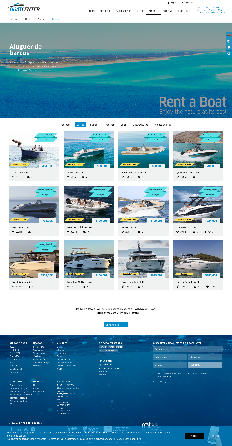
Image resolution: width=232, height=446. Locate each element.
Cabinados (38, 349)
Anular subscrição (160, 381)
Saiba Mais (215, 435)
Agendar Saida (105, 364)
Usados (140, 11)
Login (173, 3)
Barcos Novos (123, 11)
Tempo (103, 346)
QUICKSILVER (15, 368)
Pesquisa (190, 3)
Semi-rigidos (39, 353)
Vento (111, 346)
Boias (123, 124)
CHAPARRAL (15, 356)
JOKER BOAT (15, 359)
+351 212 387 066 (212, 9)
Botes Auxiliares (40, 359)
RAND (12, 362)
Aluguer (153, 11)
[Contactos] (229, 47)
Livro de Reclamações (109, 367)
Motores (37, 365)
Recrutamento (39, 391)
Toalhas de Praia (163, 124)
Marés (119, 346)
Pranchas (109, 124)
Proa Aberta (38, 346)
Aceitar (194, 435)
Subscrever (196, 364)
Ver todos (66, 124)
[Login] (229, 41)
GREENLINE (14, 349)
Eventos (37, 388)
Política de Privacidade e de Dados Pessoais (20, 396)
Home (92, 11)
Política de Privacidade (188, 373)
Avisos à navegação (109, 350)
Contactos (183, 11)
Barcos (80, 124)
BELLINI (12, 346)
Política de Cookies (18, 401)
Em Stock (13, 372)
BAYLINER (13, 365)
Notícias (167, 11)
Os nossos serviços (18, 388)
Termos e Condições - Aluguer (67, 367)
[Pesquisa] (229, 54)
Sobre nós (105, 11)
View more (34, 156)
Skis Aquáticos (140, 124)
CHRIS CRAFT (15, 353)
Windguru (103, 371)
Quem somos (15, 385)
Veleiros (37, 356)
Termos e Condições (18, 391)
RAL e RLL (14, 404)
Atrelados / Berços (41, 362)
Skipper (94, 124)
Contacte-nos (112, 324)
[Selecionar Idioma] (229, 35)
